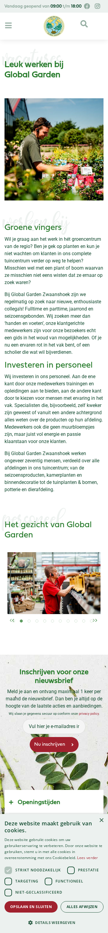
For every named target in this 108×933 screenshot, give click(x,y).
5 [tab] (49, 626)
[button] (54, 922)
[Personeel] (54, 583)
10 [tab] (88, 626)
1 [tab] (18, 626)
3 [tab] (34, 626)
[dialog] (54, 873)
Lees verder (87, 857)
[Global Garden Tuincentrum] (54, 26)
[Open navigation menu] (9, 26)
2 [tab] (26, 626)
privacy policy (89, 714)
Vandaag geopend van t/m (43, 6)
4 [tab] (41, 626)
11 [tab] (96, 626)
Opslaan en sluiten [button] (31, 906)
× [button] (101, 820)
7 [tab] (65, 626)
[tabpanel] (54, 583)
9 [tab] (80, 626)
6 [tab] (57, 626)
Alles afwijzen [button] (82, 906)
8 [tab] (73, 626)
